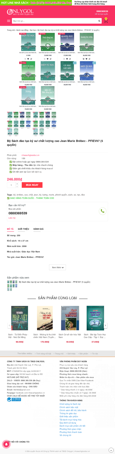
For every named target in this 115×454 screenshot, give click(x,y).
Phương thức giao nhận (70, 429)
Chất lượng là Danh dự (70, 404)
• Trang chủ (58, 353)
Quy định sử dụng (68, 422)
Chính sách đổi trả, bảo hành (73, 410)
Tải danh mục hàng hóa (70, 419)
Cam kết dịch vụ (34, 171)
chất (31, 194)
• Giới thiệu (70, 353)
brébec (20, 194)
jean (36, 194)
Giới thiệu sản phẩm (69, 416)
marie (51, 194)
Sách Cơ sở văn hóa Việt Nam (70, 336)
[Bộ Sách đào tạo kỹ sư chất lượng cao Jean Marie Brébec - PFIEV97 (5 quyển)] (12, 286)
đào (83, 194)
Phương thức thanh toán (71, 432)
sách (70, 194)
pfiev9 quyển (61, 194)
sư (75, 194)
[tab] (10, 229)
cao (26, 194)
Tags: (9, 194)
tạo (78, 194)
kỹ (40, 194)
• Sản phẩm (83, 353)
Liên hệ (12, 217)
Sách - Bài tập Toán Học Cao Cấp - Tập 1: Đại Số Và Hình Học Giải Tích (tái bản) (95, 338)
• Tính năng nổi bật (43, 353)
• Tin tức (94, 353)
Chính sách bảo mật (69, 407)
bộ (14, 194)
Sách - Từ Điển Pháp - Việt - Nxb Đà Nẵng (18, 336)
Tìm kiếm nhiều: (25, 353)
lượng (45, 194)
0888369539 (102, 11)
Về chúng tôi (65, 435)
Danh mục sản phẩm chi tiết (72, 425)
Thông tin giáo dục (68, 413)
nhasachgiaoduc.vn (82, 451)
